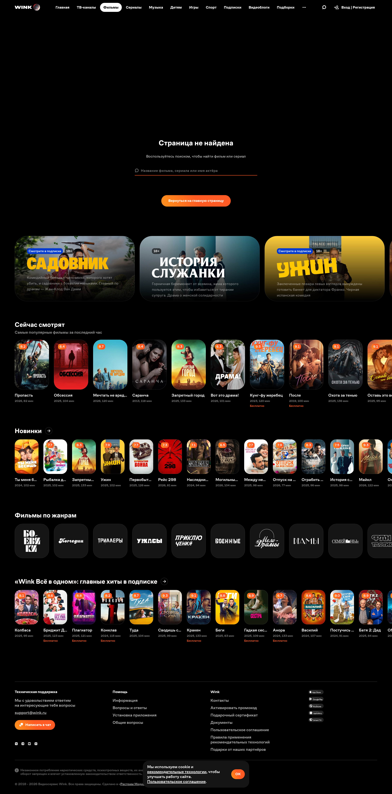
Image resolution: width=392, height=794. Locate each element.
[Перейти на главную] (27, 7)
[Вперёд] (384, 268)
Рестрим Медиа (132, 784)
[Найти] (324, 7)
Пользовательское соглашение (176, 781)
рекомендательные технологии (176, 771)
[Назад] (7, 268)
